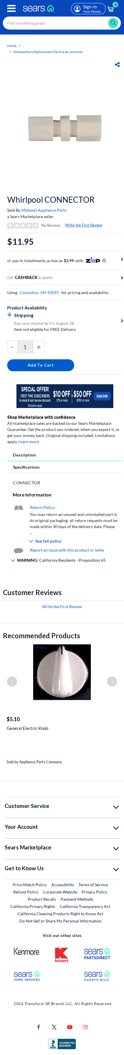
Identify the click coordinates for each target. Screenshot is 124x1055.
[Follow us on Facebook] (38, 1026)
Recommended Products (41, 635)
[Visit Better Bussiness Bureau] (62, 1043)
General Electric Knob (27, 728)
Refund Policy (25, 891)
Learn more (28, 441)
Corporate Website (60, 891)
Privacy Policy (94, 891)
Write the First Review (83, 225)
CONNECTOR (26, 482)
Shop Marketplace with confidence (41, 417)
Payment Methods (77, 899)
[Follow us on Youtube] (70, 1026)
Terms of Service (93, 884)
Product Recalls (42, 899)
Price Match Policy (30, 884)
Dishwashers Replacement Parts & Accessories (48, 52)
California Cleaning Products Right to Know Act (60, 913)
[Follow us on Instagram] (85, 1026)
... (23, 45)
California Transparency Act (85, 906)
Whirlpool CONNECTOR (51, 199)
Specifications (26, 467)
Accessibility (62, 884)
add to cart (41, 364)
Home (11, 45)
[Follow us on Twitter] (54, 1026)
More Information (32, 494)
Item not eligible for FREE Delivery (45, 329)
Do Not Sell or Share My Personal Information (60, 920)
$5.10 (13, 719)
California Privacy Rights (32, 906)
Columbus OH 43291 (39, 292)
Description (24, 454)
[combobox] (62, 23)
